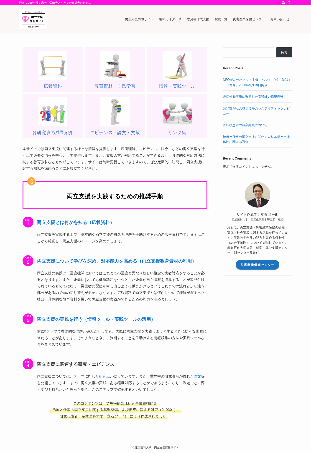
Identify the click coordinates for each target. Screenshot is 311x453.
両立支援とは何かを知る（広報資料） (76, 222)
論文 (197, 376)
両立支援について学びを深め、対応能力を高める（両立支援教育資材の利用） (116, 260)
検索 (284, 52)
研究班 (104, 376)
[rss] (283, 2)
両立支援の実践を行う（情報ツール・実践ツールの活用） (96, 318)
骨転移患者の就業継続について (245, 125)
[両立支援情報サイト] (33, 19)
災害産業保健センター (257, 264)
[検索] (289, 2)
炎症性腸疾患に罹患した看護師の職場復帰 (253, 96)
